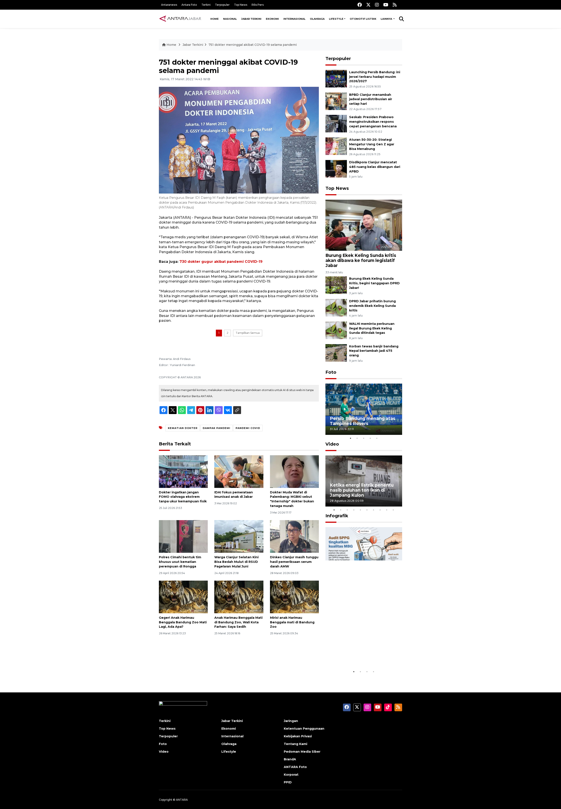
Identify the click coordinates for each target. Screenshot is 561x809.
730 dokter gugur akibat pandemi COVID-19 (221, 262)
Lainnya (387, 18)
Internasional (294, 18)
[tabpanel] (363, 409)
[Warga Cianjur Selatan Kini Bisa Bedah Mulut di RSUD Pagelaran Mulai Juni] (238, 536)
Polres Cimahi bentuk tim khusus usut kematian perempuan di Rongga (180, 561)
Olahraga (317, 18)
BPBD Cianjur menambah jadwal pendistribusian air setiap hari (370, 99)
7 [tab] (373, 510)
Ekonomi (272, 18)
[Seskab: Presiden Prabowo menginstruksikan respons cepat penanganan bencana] (336, 123)
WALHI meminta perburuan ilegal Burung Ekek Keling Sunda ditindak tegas (371, 328)
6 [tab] (367, 510)
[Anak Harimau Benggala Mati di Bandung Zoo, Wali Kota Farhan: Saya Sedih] (238, 597)
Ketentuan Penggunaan (304, 729)
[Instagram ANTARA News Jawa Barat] (377, 5)
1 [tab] (350, 438)
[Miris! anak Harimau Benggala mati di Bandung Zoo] (294, 597)
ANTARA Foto (295, 767)
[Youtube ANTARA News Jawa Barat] (385, 5)
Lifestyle (336, 18)
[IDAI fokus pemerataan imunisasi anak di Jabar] (238, 471)
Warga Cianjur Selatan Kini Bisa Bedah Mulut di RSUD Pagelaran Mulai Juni (236, 561)
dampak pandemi (216, 428)
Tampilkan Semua (248, 332)
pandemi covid (248, 428)
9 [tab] (387, 510)
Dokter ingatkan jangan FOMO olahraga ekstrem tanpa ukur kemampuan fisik (183, 496)
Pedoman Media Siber (302, 752)
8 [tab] (380, 510)
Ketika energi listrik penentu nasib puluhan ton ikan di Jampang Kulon (362, 490)
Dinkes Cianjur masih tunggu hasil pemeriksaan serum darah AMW (294, 561)
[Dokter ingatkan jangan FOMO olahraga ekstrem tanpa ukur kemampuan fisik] (183, 471)
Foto (330, 372)
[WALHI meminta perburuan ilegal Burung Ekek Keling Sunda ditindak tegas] (336, 330)
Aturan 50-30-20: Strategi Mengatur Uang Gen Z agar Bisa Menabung (371, 144)
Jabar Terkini (251, 18)
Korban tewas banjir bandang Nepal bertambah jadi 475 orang (373, 350)
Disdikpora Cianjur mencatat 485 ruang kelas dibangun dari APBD (374, 166)
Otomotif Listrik (363, 18)
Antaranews (169, 4)
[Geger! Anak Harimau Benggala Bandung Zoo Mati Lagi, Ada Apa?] (183, 597)
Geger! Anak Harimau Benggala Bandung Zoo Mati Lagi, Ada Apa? (183, 622)
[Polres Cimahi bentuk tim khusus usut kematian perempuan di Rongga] (183, 536)
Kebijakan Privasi (298, 736)
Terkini (206, 4)
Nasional (230, 18)
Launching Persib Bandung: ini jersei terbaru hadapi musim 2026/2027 (374, 76)
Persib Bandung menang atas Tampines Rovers (362, 421)
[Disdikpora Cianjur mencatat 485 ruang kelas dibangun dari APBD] (336, 168)
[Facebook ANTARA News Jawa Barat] (359, 5)
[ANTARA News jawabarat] (181, 18)
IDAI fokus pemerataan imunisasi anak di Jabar (233, 494)
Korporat (291, 775)
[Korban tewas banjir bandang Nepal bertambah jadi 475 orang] (336, 352)
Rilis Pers (258, 4)
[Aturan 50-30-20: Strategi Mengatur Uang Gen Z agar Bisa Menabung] (336, 146)
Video (332, 444)
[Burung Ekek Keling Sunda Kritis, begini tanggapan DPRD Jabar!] (336, 285)
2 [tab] (357, 438)
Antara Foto (189, 4)
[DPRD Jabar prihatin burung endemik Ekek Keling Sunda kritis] (336, 307)
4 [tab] (370, 438)
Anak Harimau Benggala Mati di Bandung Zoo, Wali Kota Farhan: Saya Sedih (238, 622)
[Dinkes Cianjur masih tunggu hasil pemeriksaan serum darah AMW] (294, 536)
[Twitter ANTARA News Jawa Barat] (368, 5)
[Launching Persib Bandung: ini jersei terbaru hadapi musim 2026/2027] (336, 78)
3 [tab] (364, 438)
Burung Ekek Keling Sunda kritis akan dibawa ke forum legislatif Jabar (360, 260)
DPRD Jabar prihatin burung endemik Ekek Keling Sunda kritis (372, 305)
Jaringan (291, 721)
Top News (240, 4)
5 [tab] (377, 438)
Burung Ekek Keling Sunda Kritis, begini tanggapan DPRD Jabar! (374, 283)
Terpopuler (222, 4)
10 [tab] (393, 510)
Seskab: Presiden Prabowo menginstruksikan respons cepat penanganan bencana (373, 121)
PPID (288, 782)
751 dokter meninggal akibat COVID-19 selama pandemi (253, 45)
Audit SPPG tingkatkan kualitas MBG (355, 654)
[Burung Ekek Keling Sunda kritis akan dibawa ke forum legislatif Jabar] (363, 225)
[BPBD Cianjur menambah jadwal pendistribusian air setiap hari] (336, 101)
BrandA (290, 759)
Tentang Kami (295, 744)
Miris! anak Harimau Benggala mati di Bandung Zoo (292, 622)
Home (214, 18)
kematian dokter (182, 428)
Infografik (336, 515)
